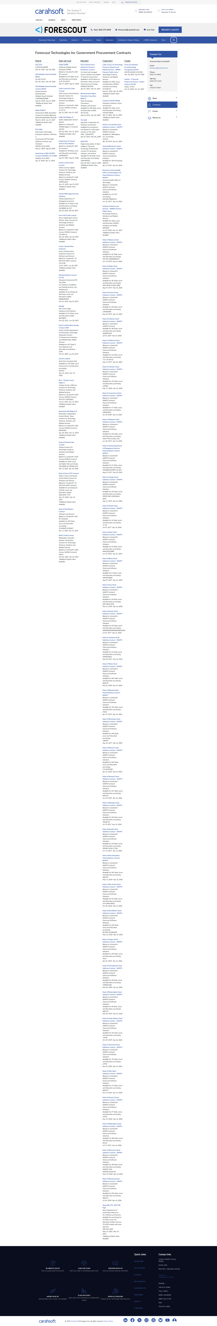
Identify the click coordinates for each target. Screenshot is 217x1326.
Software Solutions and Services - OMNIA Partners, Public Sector (112, 208)
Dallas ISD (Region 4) (66, 117)
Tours (164, 40)
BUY (63, 20)
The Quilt (84, 120)
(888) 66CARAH (145, 12)
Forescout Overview (47, 40)
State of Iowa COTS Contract (69, 473)
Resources (87, 40)
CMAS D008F (63, 65)
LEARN (51, 20)
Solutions (63, 40)
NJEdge (61, 306)
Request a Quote (170, 29)
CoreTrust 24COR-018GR (111, 101)
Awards (106, 2)
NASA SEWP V (40, 110)
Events (74, 40)
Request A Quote (169, 12)
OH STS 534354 (64, 359)
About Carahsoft (95, 2)
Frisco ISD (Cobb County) (67, 215)
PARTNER (76, 20)
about (137, 1301)
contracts (140, 1288)
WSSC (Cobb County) (66, 535)
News (114, 2)
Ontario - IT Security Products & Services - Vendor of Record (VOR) (134, 81)
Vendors (139, 1261)
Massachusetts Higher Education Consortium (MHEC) (88, 95)
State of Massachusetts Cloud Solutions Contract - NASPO (112, 692)
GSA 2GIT (38, 65)
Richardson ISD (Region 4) (68, 411)
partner (138, 1295)
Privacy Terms (108, 1321)
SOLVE (39, 20)
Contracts (110, 40)
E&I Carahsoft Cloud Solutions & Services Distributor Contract (88, 67)
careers (138, 1308)
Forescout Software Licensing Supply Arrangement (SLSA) (131, 67)
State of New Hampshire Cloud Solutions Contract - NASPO (112, 857)
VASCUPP (84, 141)
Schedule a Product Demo (128, 40)
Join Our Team (81, 2)
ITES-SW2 (38, 129)
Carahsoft (74, 1321)
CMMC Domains (150, 40)
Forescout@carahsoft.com (159, 68)
